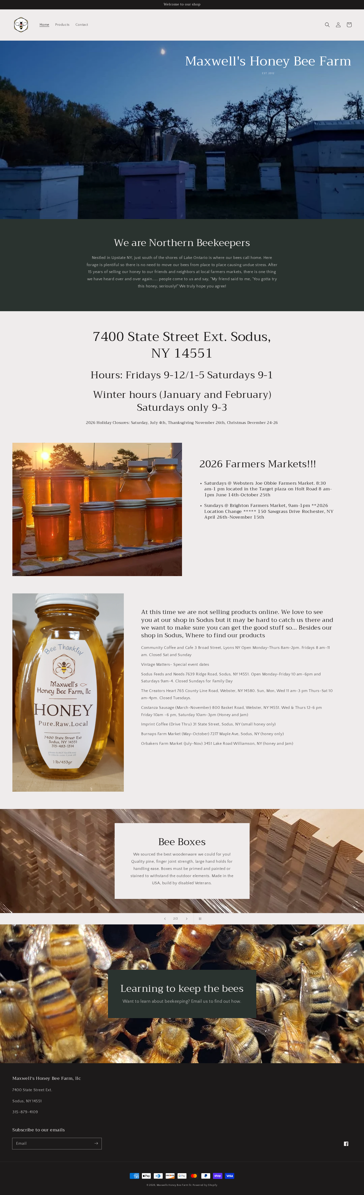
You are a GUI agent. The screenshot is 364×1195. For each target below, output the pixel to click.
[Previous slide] (164, 918)
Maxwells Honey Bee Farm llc (174, 1185)
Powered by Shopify (205, 1185)
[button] (327, 24)
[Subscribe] (96, 1143)
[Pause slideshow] (199, 918)
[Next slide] (186, 918)
